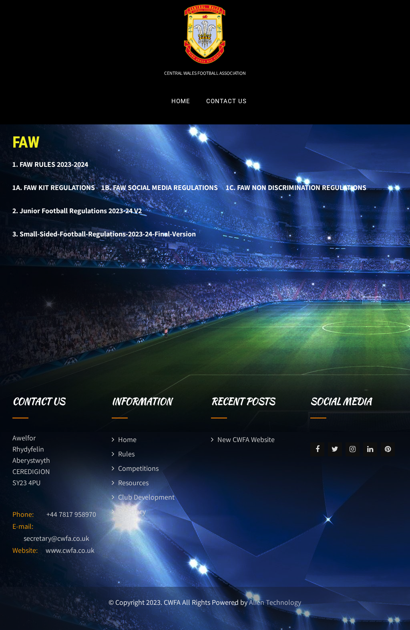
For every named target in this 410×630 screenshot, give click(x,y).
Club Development (146, 497)
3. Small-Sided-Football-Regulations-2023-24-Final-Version (104, 233)
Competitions (138, 468)
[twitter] (335, 449)
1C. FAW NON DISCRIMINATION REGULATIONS (296, 187)
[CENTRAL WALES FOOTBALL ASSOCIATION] (205, 5)
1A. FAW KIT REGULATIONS (56, 187)
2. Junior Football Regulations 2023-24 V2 (77, 210)
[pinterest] (388, 449)
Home (180, 101)
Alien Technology (275, 602)
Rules (126, 453)
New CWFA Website (246, 439)
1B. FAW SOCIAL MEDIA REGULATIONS (163, 187)
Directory (132, 511)
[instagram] (353, 449)
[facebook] (317, 449)
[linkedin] (370, 449)
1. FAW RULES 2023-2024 (50, 164)
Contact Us (226, 101)
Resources (133, 482)
